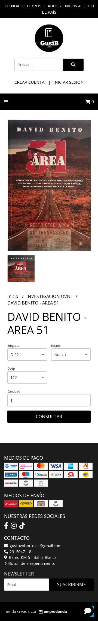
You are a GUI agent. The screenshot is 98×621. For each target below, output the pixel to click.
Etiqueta (13, 345)
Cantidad (13, 391)
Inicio (13, 296)
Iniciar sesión (68, 82)
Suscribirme (71, 584)
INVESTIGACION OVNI (49, 296)
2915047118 (19, 551)
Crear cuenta (29, 82)
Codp (11, 368)
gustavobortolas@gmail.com (35, 545)
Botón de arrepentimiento (31, 563)
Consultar (49, 417)
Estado (56, 345)
